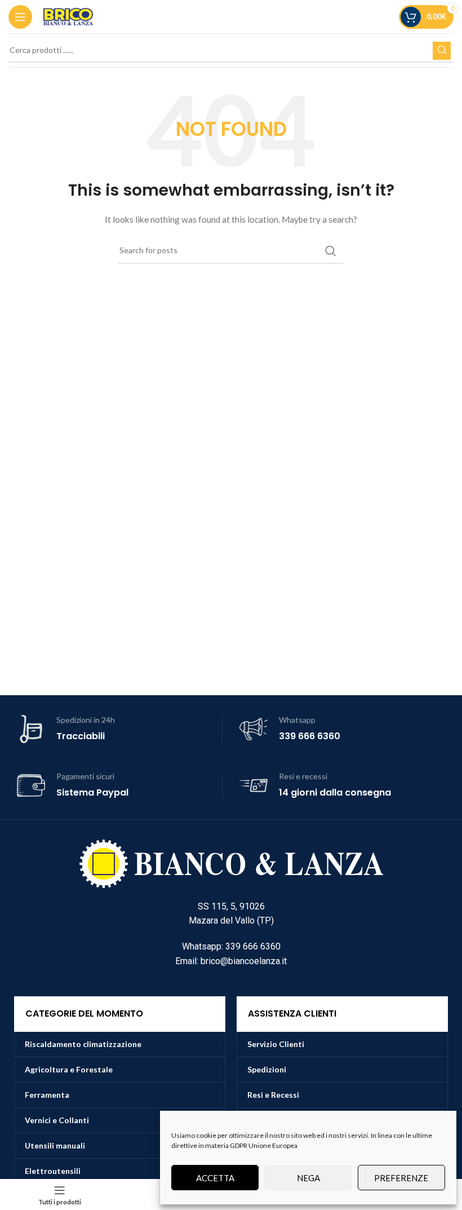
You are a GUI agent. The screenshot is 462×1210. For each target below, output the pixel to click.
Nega (308, 1178)
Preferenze (401, 1178)
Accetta (215, 1178)
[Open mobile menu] (20, 17)
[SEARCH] (442, 51)
